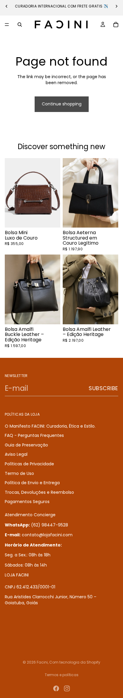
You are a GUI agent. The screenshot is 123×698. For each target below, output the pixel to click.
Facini (42, 662)
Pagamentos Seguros (27, 502)
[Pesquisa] (19, 24)
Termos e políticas (62, 674)
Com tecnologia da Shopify (74, 662)
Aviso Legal (16, 455)
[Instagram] (66, 688)
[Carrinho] (115, 24)
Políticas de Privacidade (29, 464)
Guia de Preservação (26, 445)
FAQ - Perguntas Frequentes (34, 435)
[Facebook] (56, 688)
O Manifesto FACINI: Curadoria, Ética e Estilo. (50, 426)
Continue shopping (62, 104)
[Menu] (7, 24)
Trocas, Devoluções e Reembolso (39, 492)
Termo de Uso (19, 473)
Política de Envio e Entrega (32, 483)
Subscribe (103, 388)
